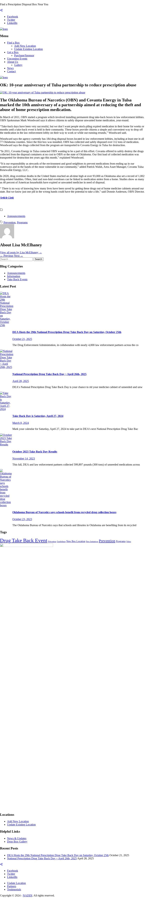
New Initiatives (92, 541)
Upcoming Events (17, 58)
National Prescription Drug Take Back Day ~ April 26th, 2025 (42, 858)
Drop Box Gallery (17, 841)
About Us (12, 61)
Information (13, 276)
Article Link (7, 197)
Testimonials (14, 889)
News (10, 68)
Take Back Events (17, 279)
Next (18, 255)
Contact (11, 71)
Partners (11, 886)
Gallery (18, 65)
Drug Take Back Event (23, 540)
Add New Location (25, 45)
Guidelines (61, 541)
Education (52, 541)
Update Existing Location (28, 49)
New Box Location (75, 541)
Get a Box (13, 52)
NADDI (27, 895)
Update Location (16, 883)
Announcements (16, 216)
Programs (22, 222)
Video (128, 541)
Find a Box (13, 42)
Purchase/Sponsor (24, 55)
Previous (6, 255)
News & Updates (16, 838)
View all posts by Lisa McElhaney (21, 252)
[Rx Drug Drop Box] (4, 29)
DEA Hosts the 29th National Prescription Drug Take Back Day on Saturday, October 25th (58, 855)
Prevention (10, 222)
